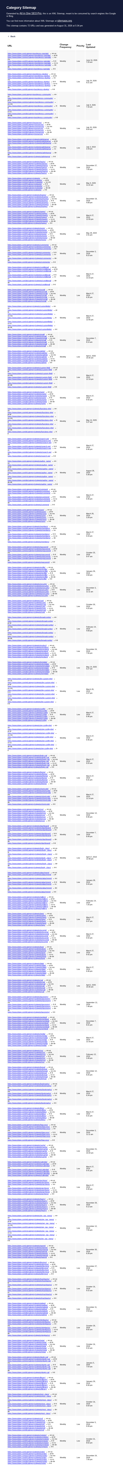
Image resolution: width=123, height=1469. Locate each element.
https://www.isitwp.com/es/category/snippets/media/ (28, 1038)
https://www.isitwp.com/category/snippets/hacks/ (26, 162)
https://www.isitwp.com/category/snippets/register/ (27, 1435)
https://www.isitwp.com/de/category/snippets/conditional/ (29, 281)
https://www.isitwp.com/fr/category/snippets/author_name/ (30, 473)
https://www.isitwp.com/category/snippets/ (24, 178)
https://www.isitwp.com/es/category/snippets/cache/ (28, 1149)
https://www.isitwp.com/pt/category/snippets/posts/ (27, 230)
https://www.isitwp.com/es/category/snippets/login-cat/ (29, 759)
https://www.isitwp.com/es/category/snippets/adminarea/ (29, 143)
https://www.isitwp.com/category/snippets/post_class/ (28, 1394)
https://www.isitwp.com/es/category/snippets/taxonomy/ (29, 1001)
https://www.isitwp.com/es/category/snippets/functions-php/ (31, 416)
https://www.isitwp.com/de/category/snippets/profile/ (28, 577)
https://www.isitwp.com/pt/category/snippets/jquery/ (27, 1201)
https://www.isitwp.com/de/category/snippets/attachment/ (30, 888)
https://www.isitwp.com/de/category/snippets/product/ (28, 655)
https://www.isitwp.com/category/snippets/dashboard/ (28, 826)
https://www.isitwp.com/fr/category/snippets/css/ (26, 815)
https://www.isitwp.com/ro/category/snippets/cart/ (27, 608)
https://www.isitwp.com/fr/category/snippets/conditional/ (29, 275)
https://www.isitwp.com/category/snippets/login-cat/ (27, 755)
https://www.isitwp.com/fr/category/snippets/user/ (27, 515)
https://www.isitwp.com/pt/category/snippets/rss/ (26, 1052)
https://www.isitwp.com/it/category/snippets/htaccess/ (28, 1140)
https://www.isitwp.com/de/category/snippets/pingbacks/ (29, 1331)
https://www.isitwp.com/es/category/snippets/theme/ (28, 776)
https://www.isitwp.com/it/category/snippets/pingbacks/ (29, 1335)
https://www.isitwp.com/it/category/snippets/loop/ (26, 958)
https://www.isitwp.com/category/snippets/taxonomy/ (28, 997)
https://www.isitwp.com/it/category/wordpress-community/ (30, 117)
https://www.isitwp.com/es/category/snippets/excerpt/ (28, 934)
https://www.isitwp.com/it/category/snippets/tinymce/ (28, 1274)
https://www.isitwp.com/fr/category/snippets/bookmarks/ (29, 1093)
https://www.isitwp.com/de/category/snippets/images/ (28, 204)
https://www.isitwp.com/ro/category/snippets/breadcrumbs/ (30, 633)
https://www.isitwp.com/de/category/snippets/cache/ (28, 1155)
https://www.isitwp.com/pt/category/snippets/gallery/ (28, 899)
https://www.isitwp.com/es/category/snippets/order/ (27, 1456)
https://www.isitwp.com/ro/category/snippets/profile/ (27, 575)
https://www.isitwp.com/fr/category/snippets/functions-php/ (30, 420)
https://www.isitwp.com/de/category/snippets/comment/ (29, 501)
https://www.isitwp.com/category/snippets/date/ (26, 963)
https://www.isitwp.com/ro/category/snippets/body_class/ (30, 860)
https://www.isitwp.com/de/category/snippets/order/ (27, 1461)
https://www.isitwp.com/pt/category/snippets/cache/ (27, 1147)
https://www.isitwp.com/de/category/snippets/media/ (28, 1043)
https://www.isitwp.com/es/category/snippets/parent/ (28, 1249)
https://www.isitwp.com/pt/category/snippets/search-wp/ (29, 441)
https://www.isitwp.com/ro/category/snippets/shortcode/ (29, 798)
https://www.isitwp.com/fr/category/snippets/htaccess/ (28, 1132)
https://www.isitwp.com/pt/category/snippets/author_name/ (30, 465)
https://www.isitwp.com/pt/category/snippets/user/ (27, 512)
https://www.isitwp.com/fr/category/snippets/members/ (29, 534)
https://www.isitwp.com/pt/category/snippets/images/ (28, 197)
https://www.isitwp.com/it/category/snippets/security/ (28, 595)
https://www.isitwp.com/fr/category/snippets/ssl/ (26, 1424)
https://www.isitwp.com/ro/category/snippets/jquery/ (28, 1207)
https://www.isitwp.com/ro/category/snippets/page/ (27, 400)
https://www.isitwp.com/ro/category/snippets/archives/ (28, 1190)
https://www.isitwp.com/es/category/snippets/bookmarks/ (30, 1089)
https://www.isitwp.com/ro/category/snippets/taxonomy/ (29, 1006)
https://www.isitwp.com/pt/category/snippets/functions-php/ (30, 412)
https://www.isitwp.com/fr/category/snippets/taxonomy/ (29, 1004)
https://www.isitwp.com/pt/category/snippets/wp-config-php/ (31, 729)
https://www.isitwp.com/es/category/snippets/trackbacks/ (30, 1285)
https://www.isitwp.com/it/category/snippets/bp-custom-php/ (31, 702)
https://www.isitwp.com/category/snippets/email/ (26, 334)
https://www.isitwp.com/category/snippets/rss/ (25, 1050)
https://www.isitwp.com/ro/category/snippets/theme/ (28, 780)
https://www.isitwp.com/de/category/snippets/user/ (27, 519)
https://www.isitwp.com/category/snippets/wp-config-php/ (30, 725)
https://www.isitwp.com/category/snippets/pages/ (26, 211)
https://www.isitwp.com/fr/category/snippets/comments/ (29, 252)
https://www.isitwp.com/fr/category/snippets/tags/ (27, 919)
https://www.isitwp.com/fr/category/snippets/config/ (27, 714)
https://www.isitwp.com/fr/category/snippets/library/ (27, 1383)
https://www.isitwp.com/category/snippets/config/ (26, 709)
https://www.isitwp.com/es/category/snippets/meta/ (27, 1344)
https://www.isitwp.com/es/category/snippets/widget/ (28, 1307)
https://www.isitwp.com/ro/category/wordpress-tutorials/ (29, 63)
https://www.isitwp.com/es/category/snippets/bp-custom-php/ (31, 686)
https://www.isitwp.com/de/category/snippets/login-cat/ (29, 765)
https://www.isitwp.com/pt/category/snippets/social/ (27, 291)
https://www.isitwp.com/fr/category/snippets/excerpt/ (28, 936)
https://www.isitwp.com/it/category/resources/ (25, 134)
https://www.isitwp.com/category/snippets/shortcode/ (28, 789)
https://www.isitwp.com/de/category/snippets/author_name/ (30, 480)
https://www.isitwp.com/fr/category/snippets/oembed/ (28, 1023)
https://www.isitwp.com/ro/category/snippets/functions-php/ (30, 424)
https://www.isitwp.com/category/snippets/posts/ (26, 228)
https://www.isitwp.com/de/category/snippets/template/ (29, 672)
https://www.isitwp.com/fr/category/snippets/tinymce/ (28, 1268)
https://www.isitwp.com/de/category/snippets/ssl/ (26, 1428)
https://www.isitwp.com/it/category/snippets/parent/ (27, 1257)
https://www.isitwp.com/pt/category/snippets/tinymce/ (28, 1264)
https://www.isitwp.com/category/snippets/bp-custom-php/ (30, 679)
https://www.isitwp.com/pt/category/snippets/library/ (27, 1379)
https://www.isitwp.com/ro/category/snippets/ (25, 186)
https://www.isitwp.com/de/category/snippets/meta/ (27, 1350)
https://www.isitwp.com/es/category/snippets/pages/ (28, 215)
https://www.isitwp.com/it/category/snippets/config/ (27, 720)
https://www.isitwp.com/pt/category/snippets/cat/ (26, 982)
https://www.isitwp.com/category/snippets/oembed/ (27, 1017)
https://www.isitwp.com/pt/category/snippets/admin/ (27, 353)
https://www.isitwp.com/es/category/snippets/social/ (28, 293)
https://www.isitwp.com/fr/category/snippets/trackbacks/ (29, 1288)
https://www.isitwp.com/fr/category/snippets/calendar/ (28, 1169)
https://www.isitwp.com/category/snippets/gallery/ (27, 897)
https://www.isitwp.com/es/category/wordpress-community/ (30, 102)
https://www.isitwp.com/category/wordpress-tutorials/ (28, 53)
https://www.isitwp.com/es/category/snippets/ (25, 182)
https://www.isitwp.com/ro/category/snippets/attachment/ (29, 884)
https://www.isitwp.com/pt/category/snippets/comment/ (29, 491)
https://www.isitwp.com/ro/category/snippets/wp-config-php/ (31, 741)
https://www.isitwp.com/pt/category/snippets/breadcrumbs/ (30, 621)
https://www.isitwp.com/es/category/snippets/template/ (29, 666)
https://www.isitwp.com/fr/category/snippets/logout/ (27, 1073)
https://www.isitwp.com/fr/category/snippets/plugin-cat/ (29, 1365)
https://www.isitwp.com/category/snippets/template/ (27, 662)
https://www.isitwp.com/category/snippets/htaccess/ (28, 1125)
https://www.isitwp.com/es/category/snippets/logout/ (28, 1071)
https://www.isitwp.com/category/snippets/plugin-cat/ (28, 1357)
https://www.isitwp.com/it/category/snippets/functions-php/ (30, 432)
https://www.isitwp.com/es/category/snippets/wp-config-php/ (31, 733)
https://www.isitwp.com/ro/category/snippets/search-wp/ (29, 448)
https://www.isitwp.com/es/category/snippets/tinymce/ (28, 1266)
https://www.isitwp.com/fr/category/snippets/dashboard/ (29, 833)
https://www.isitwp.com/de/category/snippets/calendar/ (29, 1173)
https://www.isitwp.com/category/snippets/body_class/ (29, 848)
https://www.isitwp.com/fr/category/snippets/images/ (28, 201)
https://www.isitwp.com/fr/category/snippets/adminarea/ (29, 147)
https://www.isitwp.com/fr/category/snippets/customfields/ (30, 318)
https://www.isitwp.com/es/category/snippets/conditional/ (29, 271)
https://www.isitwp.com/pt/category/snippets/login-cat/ (28, 757)
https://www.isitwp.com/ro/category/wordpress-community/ (30, 110)
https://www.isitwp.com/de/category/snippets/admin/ (28, 361)
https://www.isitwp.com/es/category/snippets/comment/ (29, 493)
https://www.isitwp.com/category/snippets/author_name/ (29, 461)
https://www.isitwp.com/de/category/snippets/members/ (29, 538)
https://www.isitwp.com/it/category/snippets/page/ (27, 403)
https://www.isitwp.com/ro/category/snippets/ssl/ (26, 1426)
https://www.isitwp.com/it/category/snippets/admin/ (27, 362)
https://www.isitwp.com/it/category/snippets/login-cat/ (28, 767)
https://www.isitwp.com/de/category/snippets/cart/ (27, 610)
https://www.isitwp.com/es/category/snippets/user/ (27, 514)
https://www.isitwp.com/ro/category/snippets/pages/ (28, 219)
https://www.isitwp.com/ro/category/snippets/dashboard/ (29, 835)
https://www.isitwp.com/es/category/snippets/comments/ (29, 249)
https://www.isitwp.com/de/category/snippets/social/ (28, 299)
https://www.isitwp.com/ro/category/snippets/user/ (27, 517)
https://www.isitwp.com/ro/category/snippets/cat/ (26, 988)
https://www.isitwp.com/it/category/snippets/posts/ (27, 240)
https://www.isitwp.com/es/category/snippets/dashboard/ (29, 830)
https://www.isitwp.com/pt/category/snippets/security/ (28, 586)
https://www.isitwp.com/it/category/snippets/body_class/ (29, 867)
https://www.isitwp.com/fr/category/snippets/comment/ (28, 497)
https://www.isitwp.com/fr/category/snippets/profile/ (27, 573)
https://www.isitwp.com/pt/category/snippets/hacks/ (27, 163)
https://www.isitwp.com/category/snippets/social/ (26, 290)
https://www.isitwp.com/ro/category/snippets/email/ (27, 342)
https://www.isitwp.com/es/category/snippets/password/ (29, 551)
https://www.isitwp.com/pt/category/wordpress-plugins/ (29, 76)
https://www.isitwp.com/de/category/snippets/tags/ (27, 923)
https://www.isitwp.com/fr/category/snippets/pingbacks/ (29, 1328)
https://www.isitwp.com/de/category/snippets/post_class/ (30, 1409)
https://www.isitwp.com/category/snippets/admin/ (26, 351)
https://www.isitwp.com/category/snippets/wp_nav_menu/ (30, 1216)
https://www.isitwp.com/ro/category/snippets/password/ (29, 556)
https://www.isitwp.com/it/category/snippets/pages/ (27, 223)
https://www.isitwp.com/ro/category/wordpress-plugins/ (29, 83)
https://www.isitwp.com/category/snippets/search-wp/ (28, 439)
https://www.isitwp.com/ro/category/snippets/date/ (27, 971)
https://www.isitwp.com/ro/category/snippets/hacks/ (28, 169)
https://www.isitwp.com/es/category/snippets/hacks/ (28, 165)
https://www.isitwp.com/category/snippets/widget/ (27, 1303)
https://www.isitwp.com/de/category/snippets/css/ (27, 819)
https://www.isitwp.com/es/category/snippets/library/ (28, 1381)
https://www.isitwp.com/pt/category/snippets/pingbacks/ (29, 1322)
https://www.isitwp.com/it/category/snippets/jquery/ (27, 1210)
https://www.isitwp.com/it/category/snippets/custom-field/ (29, 387)
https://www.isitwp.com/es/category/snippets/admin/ (28, 355)
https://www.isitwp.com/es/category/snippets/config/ (28, 713)
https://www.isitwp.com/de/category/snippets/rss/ (27, 1060)
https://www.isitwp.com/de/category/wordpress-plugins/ (29, 85)
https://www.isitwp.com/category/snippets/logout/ (26, 1067)
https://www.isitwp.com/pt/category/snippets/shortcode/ (29, 791)
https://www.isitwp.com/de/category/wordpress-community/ (30, 114)
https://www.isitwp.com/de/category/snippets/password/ (29, 558)
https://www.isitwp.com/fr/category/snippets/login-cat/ (28, 761)
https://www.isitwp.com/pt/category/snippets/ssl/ (26, 1420)
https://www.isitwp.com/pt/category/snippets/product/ (28, 647)
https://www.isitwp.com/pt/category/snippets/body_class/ (30, 850)
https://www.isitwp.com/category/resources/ (25, 123)
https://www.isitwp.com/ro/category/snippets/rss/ (26, 1058)
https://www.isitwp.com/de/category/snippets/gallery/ (28, 906)
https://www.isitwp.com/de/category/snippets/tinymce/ (28, 1272)
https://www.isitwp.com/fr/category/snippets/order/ (27, 1457)
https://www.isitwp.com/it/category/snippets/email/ (27, 346)
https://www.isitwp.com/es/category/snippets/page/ (27, 396)
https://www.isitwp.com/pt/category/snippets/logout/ (27, 1069)
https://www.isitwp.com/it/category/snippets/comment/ (28, 505)
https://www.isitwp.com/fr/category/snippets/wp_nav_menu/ (31, 1227)
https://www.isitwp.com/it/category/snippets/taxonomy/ (29, 1012)
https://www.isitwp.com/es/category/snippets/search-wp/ (29, 442)
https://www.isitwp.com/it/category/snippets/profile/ (27, 579)
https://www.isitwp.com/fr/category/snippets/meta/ (27, 1346)
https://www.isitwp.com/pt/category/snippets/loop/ (27, 949)
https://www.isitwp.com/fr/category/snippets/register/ (28, 1441)
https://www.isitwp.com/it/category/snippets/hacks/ (27, 173)
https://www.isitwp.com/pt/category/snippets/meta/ (27, 1342)
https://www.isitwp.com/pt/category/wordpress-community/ (30, 98)
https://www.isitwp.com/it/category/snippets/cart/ (26, 612)
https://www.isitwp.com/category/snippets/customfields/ (29, 306)
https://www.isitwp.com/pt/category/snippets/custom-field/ (30, 370)
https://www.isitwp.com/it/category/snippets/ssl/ (26, 1430)
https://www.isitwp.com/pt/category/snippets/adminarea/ (29, 141)
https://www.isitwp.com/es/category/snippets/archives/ (29, 1184)
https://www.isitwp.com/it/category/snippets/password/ (29, 562)
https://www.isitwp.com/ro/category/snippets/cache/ (28, 1153)
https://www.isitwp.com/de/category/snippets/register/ (28, 1445)
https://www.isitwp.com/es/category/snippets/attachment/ (30, 878)
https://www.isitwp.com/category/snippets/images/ (27, 195)
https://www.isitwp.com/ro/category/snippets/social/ (27, 297)
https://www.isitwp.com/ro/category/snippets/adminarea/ (29, 149)
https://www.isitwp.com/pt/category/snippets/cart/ (27, 602)
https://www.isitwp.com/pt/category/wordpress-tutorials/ (29, 55)
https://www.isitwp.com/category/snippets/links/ (26, 1108)
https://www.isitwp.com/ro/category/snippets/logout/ (27, 1075)
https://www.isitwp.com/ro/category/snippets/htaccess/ (29, 1134)
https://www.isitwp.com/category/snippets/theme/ (26, 772)
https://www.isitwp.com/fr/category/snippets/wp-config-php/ (30, 737)
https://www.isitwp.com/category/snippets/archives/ (27, 1180)
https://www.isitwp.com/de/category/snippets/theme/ (28, 782)
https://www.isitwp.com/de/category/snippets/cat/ (26, 990)
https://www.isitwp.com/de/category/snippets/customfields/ (30, 325)
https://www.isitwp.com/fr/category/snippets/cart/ (26, 606)
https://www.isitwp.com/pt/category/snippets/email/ (27, 336)
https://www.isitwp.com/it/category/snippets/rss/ (26, 1062)
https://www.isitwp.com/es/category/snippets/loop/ (27, 951)
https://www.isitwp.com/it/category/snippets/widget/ (27, 1315)
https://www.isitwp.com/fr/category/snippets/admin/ (27, 357)
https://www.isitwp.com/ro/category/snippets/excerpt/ (28, 938)
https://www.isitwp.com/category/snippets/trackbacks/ (28, 1279)
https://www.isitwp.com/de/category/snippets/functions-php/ (31, 428)
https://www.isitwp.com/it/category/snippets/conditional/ (29, 284)
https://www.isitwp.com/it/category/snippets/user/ (26, 521)
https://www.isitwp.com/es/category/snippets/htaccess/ (29, 1129)
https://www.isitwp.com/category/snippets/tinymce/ (27, 1262)
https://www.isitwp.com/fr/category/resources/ (25, 128)
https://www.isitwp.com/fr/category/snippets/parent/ (27, 1251)
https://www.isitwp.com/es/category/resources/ (26, 126)
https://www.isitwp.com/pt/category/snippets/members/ (29, 528)
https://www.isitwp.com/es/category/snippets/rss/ (27, 1054)
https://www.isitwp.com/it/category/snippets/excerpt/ (28, 942)
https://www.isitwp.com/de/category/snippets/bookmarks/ (30, 1099)
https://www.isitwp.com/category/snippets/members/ (28, 526)
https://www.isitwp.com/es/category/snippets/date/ (27, 967)
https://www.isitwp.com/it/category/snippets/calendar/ (28, 1175)
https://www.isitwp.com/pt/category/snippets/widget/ (28, 1305)
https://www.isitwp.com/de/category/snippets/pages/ (28, 221)
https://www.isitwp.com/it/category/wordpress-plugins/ (28, 89)
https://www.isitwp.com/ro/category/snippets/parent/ (28, 1253)
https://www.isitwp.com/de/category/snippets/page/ (27, 402)
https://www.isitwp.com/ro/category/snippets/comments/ (29, 254)
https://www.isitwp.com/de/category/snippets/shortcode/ (29, 800)
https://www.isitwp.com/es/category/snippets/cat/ (26, 984)
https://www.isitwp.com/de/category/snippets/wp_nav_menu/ (31, 1235)
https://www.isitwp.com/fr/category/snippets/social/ (27, 295)
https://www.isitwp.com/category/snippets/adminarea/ (28, 139)
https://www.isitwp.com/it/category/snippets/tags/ (26, 925)
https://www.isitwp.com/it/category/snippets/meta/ (27, 1352)
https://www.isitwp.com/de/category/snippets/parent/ (28, 1255)
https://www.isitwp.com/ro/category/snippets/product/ (28, 653)
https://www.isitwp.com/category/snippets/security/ (27, 584)
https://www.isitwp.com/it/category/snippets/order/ (27, 1463)
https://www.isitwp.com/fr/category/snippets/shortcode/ (29, 796)
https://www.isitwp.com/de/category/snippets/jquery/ (28, 1209)
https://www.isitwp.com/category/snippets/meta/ (26, 1340)
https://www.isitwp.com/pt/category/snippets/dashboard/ (29, 828)
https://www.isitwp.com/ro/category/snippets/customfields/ (30, 322)
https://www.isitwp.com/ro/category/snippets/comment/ (29, 499)
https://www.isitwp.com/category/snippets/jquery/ (26, 1199)
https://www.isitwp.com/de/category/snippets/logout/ (28, 1077)
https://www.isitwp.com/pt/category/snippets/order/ (27, 1454)
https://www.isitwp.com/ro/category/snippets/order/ (27, 1459)
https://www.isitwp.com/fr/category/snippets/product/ (28, 651)
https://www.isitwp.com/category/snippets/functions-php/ (29, 409)
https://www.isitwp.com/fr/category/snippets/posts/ (27, 234)
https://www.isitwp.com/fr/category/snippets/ (25, 184)
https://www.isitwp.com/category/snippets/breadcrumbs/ (29, 617)
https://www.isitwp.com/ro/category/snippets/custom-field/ (30, 379)
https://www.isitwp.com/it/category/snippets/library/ (27, 1389)
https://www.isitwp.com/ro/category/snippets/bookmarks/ (30, 1095)
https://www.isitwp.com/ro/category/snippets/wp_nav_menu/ (31, 1231)
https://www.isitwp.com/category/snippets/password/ (28, 547)
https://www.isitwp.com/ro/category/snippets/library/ (28, 1385)
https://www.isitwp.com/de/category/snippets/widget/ (28, 1313)
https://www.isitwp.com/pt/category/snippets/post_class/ (29, 1396)
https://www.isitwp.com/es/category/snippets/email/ (27, 338)
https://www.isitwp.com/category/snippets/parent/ (27, 1246)
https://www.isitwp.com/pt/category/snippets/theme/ (27, 774)
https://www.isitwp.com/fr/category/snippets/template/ (28, 668)
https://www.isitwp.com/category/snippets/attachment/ (28, 873)
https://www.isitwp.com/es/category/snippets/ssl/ (26, 1422)
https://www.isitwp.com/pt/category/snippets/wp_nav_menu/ (31, 1219)
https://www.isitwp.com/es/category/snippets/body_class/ (30, 854)
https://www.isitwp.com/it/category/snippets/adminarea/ (29, 156)
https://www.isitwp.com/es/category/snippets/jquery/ (28, 1203)
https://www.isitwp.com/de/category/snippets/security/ (28, 594)
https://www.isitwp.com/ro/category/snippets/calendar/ (28, 1171)
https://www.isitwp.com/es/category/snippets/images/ (28, 199)
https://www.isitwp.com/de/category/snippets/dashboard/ (29, 839)
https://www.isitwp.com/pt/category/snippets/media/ (27, 1036)
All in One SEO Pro (30, 13)
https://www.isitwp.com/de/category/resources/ (26, 132)
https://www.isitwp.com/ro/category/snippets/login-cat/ (28, 763)
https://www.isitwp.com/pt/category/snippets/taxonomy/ (29, 999)
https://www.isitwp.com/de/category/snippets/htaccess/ (29, 1136)
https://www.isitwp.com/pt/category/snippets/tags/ (27, 915)
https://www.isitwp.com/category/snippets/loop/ (26, 947)
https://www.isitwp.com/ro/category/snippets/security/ (28, 592)
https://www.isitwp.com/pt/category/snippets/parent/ (28, 1248)
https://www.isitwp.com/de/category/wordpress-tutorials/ (29, 65)
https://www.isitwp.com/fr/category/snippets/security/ (28, 590)
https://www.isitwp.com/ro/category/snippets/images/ (28, 203)
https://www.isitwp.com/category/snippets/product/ (27, 645)
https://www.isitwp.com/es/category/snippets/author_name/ (30, 469)
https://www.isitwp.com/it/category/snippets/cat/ (26, 992)
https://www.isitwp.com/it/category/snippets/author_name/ (30, 484)
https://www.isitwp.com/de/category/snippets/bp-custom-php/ (31, 698)
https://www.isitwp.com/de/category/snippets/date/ (27, 973)
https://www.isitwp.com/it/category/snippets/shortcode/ (29, 804)
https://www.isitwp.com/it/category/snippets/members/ (28, 542)
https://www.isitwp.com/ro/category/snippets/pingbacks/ (29, 1329)
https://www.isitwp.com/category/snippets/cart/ (26, 601)
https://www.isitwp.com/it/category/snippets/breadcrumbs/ (30, 640)
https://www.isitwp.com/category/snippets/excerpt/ (27, 930)
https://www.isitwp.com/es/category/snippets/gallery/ (28, 901)
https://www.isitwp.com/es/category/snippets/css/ (27, 813)
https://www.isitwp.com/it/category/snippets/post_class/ (29, 1413)
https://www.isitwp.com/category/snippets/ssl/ (25, 1418)
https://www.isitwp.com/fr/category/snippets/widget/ (27, 1309)
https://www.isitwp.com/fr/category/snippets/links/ (27, 1114)
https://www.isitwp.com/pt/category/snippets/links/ (27, 1110)
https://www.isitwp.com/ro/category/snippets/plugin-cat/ (29, 1367)
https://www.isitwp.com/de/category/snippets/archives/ (29, 1192)
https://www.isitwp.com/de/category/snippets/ (25, 188)
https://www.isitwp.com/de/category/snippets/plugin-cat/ (29, 1368)
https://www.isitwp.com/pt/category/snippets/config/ (27, 711)
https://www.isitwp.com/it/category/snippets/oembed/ (28, 1029)
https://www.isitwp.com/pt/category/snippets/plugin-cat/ (29, 1359)
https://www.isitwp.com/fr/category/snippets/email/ (27, 340)
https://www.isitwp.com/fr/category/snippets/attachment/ (29, 882)
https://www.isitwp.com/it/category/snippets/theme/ (27, 784)
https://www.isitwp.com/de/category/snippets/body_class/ (30, 864)
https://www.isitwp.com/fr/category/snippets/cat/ (26, 986)
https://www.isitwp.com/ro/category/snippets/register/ (28, 1443)
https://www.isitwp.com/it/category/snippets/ (24, 190)
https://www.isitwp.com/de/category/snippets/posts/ (27, 238)
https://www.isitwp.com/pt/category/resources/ (26, 124)
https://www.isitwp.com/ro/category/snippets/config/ (27, 716)
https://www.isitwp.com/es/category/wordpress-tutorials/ (29, 57)
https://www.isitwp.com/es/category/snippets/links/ (27, 1112)
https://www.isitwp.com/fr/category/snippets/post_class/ (29, 1404)
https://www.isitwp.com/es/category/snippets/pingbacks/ (29, 1324)
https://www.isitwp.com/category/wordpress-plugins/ (28, 74)
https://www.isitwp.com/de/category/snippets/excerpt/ (28, 940)
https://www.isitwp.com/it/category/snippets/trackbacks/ (29, 1298)
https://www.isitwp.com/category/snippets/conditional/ (28, 267)
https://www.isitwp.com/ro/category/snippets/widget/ (28, 1311)
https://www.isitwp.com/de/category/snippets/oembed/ (28, 1027)
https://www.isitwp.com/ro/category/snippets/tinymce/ (28, 1270)
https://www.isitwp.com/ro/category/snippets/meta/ (27, 1348)
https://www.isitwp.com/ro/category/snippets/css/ (27, 817)
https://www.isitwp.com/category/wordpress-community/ (29, 94)
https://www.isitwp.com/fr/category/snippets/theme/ (27, 778)
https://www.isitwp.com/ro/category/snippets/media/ (27, 1041)
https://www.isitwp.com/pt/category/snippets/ (25, 180)
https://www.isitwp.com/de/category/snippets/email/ (27, 344)
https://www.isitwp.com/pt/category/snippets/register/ (28, 1437)
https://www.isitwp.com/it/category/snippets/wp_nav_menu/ (30, 1239)
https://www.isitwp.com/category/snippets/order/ (26, 1452)
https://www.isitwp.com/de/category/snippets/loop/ (27, 956)
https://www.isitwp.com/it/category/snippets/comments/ (29, 262)
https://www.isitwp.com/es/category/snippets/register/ (28, 1439)
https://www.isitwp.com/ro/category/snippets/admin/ (27, 359)
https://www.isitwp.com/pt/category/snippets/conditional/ (29, 269)
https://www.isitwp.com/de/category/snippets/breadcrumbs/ (30, 636)
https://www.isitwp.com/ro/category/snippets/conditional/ (29, 277)
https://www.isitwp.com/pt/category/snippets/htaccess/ (29, 1127)
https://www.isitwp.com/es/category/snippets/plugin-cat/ (29, 1361)
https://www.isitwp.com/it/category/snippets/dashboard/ (29, 843)
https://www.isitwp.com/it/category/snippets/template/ (28, 674)
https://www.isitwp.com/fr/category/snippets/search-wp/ (29, 446)
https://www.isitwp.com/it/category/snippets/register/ (28, 1447)
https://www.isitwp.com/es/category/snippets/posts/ (27, 232)
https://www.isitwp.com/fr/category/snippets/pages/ (27, 217)
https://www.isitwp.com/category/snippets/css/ (26, 809)
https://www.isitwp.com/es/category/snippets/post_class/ (30, 1400)
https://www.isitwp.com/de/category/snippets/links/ (27, 1118)
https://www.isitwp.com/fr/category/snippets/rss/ (26, 1056)
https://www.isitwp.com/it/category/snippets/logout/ (27, 1079)
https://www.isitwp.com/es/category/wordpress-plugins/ (29, 78)
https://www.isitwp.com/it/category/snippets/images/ (28, 206)
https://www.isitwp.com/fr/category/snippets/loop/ (26, 953)
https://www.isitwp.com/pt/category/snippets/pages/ (27, 213)
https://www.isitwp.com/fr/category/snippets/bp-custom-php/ (31, 690)
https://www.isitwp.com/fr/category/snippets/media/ (27, 1040)
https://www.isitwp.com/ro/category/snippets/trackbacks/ (30, 1290)
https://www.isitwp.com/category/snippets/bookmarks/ (28, 1084)
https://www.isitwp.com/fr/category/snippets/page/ (27, 398)
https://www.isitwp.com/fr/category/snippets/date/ (27, 969)
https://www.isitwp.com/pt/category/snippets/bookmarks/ (29, 1086)
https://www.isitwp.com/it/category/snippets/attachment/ (29, 892)
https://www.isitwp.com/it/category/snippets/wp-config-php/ (30, 748)
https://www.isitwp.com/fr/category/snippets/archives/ (28, 1188)
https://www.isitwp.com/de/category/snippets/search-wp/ (29, 452)
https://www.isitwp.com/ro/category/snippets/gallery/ (28, 905)
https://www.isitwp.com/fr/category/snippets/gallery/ (27, 903)
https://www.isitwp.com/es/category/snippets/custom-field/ (30, 373)
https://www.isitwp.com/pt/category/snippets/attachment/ (29, 874)
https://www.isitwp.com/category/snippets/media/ (26, 1034)
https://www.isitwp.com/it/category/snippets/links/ (26, 1120)
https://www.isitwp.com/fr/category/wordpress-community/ (30, 106)
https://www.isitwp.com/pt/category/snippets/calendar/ (28, 1164)
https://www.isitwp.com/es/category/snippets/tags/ (27, 917)
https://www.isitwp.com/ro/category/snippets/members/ (29, 536)
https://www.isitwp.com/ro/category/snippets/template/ (28, 670)
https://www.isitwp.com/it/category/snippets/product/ (28, 657)
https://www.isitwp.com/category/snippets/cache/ (26, 1145)
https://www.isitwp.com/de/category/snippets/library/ (28, 1387)
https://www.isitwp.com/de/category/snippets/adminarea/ (29, 153)
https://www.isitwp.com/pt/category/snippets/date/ (27, 965)
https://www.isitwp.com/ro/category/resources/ (26, 130)
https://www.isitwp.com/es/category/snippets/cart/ (27, 604)
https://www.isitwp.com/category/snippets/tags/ (26, 913)
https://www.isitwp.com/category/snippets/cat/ (25, 980)
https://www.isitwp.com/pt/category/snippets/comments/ (29, 247)
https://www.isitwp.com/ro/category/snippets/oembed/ (28, 1025)
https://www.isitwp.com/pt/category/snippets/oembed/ (28, 1019)
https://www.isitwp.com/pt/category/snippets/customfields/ (30, 310)
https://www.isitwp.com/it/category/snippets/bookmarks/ (29, 1103)
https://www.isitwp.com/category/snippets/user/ (26, 510)
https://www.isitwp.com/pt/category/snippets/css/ (26, 811)
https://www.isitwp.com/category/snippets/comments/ (28, 245)
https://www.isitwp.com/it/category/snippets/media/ (27, 1045)
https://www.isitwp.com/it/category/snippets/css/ (26, 821)
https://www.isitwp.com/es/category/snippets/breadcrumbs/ (30, 625)
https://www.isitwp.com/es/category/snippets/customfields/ (30, 314)
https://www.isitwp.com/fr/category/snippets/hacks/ (27, 167)
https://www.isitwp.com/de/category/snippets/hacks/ (28, 171)
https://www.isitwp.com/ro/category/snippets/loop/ (27, 954)
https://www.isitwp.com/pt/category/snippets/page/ (27, 394)
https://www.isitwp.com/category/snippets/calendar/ (27, 1162)
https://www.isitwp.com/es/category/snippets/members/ (29, 530)
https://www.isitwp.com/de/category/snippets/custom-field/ (30, 383)
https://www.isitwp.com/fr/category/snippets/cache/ (27, 1151)
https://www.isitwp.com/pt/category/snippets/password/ (29, 549)
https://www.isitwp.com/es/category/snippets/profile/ (28, 571)
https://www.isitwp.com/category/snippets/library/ (26, 1377)
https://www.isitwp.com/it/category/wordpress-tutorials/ (29, 69)
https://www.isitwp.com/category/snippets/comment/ (28, 489)
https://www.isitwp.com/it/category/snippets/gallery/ (27, 908)
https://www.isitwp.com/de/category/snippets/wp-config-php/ (31, 745)
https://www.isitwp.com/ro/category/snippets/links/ (27, 1116)
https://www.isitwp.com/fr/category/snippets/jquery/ (27, 1205)
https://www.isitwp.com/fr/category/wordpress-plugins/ (29, 82)
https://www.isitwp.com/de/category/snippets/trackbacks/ (30, 1294)
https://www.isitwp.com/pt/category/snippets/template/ (28, 664)
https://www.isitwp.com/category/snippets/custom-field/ (29, 368)
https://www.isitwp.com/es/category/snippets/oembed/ (28, 1021)
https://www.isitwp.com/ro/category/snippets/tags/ (27, 921)
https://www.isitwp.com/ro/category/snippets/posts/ (27, 236)
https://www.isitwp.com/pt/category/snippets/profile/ (27, 569)
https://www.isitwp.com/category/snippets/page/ (26, 392)
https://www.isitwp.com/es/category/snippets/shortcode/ (29, 793)
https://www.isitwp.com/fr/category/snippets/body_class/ (29, 858)
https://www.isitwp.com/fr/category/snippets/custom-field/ (30, 377)
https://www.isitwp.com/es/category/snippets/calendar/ (29, 1166)
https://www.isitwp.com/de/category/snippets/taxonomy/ (29, 1008)
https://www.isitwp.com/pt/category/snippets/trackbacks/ (29, 1281)
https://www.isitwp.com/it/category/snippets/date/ (26, 975)
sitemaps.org (64, 20)
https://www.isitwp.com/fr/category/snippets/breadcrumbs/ (30, 629)
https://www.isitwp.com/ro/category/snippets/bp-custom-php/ (31, 694)
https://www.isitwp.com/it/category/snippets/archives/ (28, 1194)
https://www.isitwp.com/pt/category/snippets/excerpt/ (28, 932)
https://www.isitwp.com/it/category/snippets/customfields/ (30, 329)
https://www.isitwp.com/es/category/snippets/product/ (28, 649)
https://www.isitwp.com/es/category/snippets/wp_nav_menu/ (31, 1223)
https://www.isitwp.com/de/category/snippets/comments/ (29, 258)
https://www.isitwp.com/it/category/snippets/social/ (27, 301)
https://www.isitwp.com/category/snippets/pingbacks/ (28, 1320)
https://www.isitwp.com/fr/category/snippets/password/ (29, 554)
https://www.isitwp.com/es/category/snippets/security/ (28, 588)
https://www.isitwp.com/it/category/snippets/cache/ (27, 1157)
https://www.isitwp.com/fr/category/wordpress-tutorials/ (29, 61)
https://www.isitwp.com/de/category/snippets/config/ (28, 718)
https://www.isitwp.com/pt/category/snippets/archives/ (28, 1182)
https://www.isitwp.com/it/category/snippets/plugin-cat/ (28, 1372)
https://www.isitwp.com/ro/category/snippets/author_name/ (30, 476)
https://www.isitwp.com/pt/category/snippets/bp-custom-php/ (31, 682)
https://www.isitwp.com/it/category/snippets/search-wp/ (29, 456)
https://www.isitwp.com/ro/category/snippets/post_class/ (29, 1406)
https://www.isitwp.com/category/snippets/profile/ (26, 567)
